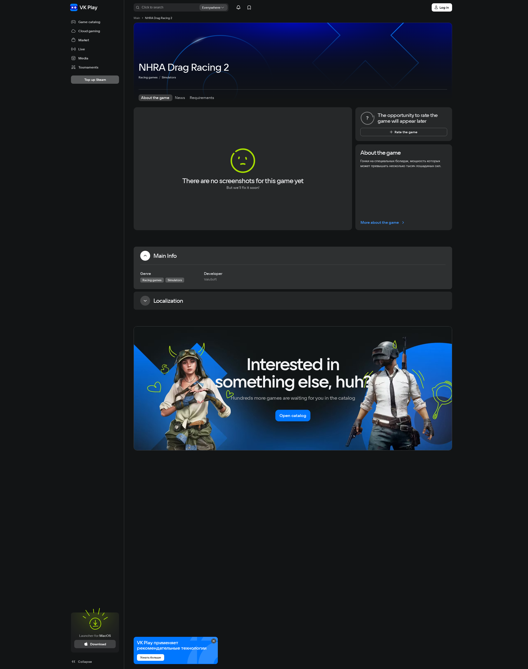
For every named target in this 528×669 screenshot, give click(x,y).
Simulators (169, 77)
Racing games (148, 77)
